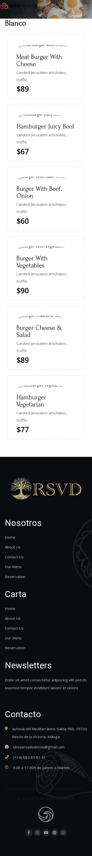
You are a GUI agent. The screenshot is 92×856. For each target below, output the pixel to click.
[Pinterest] (54, 832)
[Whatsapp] (63, 832)
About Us (13, 547)
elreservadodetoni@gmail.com (39, 746)
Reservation (15, 576)
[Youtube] (46, 832)
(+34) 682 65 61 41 (29, 757)
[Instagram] (37, 832)
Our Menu (13, 566)
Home (10, 537)
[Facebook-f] (29, 832)
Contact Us (14, 556)
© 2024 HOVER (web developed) (46, 798)
